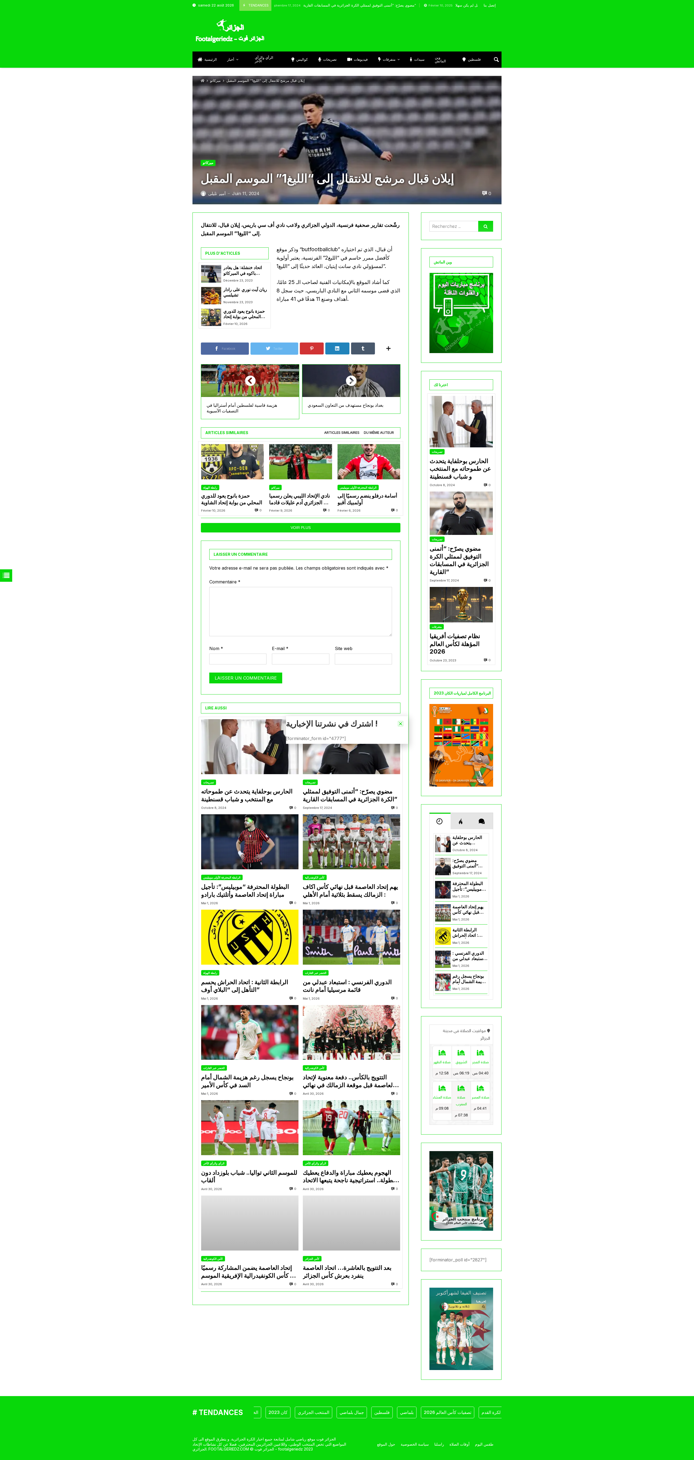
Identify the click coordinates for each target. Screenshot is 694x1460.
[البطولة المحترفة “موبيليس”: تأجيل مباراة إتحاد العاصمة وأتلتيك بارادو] (249, 841)
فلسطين (344, 1412)
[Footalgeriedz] (229, 31)
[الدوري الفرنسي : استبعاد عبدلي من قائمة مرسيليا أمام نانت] (351, 937)
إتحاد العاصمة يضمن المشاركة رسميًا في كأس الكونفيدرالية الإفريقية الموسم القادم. (249, 1271)
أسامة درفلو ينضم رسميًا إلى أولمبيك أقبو (367, 499)
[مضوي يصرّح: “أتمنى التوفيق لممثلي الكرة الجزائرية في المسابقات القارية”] (351, 746)
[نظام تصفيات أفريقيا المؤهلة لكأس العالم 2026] (461, 604)
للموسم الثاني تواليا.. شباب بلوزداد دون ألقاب (249, 1176)
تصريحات (208, 782)
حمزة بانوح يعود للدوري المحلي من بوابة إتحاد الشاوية (244, 314)
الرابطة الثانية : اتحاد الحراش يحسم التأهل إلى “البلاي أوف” (244, 985)
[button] (401, 724)
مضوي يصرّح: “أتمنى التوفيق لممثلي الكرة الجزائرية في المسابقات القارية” (299, 5)
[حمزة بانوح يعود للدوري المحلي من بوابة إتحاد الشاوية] (211, 317)
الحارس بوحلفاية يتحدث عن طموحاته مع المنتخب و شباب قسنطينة (247, 795)
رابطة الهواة (210, 487)
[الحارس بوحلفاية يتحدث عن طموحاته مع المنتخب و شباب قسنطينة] (249, 746)
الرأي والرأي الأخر (213, 1163)
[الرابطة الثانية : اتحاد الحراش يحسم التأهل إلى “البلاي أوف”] (249, 937)
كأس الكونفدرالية (314, 877)
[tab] (342, 433)
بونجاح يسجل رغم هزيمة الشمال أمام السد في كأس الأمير (247, 1081)
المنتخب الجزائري (276, 1412)
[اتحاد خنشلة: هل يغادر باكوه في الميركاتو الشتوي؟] (211, 273)
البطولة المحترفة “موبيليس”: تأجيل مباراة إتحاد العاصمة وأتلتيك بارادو (245, 890)
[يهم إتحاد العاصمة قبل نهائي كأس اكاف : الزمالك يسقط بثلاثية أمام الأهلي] (351, 841)
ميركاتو (215, 81)
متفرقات (437, 626)
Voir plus (301, 527)
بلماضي (369, 1412)
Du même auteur (379, 433)
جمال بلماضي (314, 1412)
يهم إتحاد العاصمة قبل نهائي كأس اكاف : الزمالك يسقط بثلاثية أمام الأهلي (350, 890)
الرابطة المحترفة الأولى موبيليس (358, 487)
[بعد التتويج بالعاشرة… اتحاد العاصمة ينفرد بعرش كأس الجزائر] (351, 1223)
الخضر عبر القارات (315, 972)
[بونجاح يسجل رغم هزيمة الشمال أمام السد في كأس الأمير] (249, 1032)
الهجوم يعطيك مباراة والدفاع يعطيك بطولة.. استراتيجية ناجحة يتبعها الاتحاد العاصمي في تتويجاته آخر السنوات (349, 1176)
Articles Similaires (341, 433)
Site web (343, 648)
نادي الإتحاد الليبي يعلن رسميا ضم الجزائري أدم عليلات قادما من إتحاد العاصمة (300, 499)
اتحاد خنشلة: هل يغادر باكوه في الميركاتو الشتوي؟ (242, 270)
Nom (216, 648)
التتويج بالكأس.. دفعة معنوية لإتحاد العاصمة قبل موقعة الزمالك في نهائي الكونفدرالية (348, 1081)
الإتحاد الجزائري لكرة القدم (468, 1412)
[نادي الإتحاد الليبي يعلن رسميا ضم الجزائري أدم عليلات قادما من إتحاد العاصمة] (300, 462)
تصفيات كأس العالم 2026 (410, 1412)
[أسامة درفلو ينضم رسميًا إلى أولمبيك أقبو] (369, 462)
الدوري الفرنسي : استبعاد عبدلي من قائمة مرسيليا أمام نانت (347, 985)
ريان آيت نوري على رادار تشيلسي (245, 292)
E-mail (280, 648)
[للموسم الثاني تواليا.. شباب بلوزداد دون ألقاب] (249, 1127)
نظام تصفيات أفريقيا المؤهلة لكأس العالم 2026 (455, 643)
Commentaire (224, 581)
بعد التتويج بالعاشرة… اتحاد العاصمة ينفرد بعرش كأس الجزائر (347, 1271)
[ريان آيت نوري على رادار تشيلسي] (211, 295)
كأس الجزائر (312, 1258)
